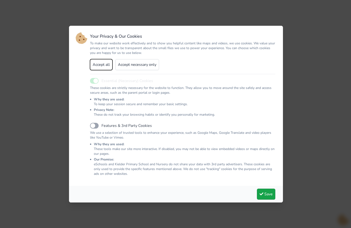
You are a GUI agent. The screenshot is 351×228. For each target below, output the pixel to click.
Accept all (101, 64)
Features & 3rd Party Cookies (126, 125)
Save (268, 194)
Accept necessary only (137, 64)
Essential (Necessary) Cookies (127, 80)
